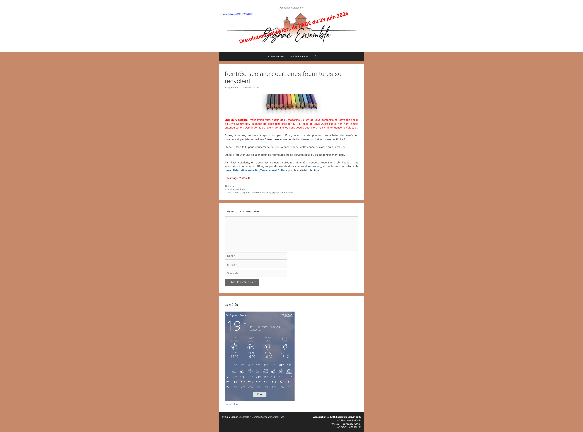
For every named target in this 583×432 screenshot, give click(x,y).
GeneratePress (276, 416)
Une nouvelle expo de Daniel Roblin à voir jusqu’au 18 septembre (260, 192)
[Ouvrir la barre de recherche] (315, 56)
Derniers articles (275, 56)
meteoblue (231, 404)
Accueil (231, 186)
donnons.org (313, 166)
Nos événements (299, 56)
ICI (249, 178)
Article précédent (236, 189)
